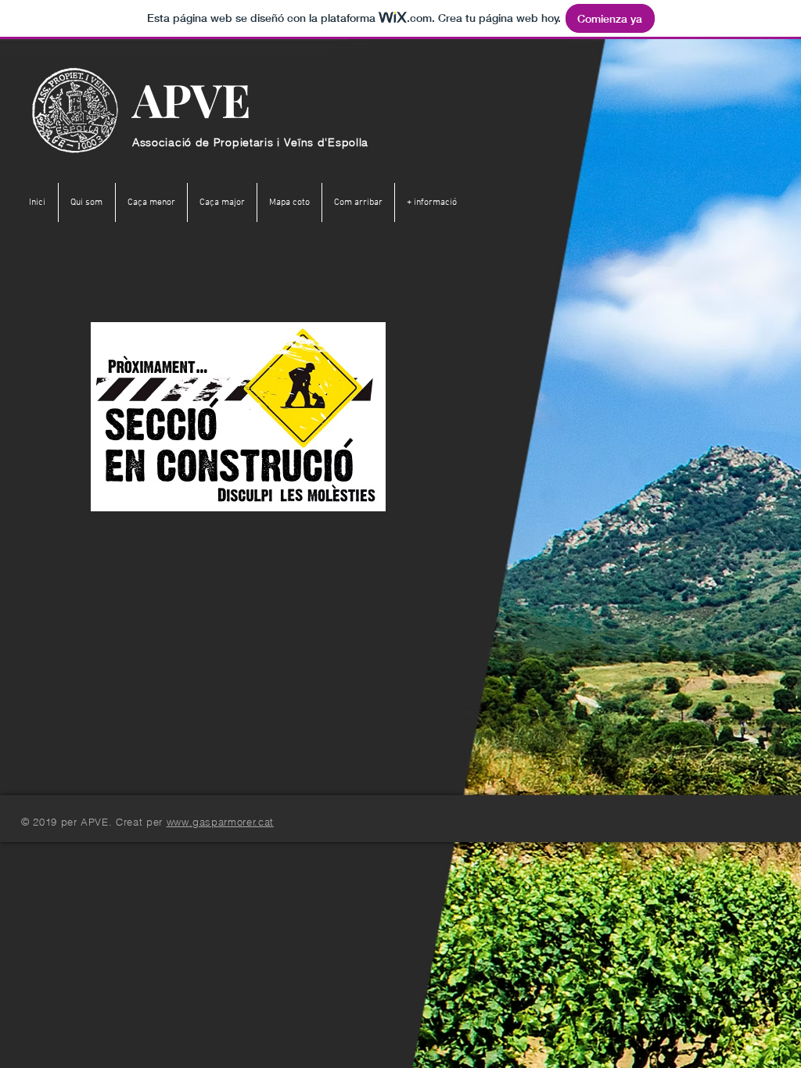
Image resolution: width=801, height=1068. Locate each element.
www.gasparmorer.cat (220, 821)
